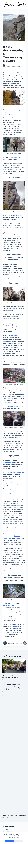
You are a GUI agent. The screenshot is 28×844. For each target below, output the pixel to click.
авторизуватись (13, 831)
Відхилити (18, 841)
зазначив (20, 528)
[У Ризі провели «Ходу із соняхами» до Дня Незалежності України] (14, 666)
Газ (8, 66)
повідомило (17, 481)
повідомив (15, 308)
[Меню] (25, 4)
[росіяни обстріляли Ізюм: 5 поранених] (14, 754)
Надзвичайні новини (15, 66)
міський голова (19, 277)
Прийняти (9, 841)
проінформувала (8, 462)
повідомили (17, 157)
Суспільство (6, 68)
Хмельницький (19, 68)
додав (21, 567)
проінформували (13, 406)
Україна (13, 68)
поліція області (9, 279)
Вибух (4, 66)
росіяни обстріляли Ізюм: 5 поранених (14, 815)
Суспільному (15, 335)
